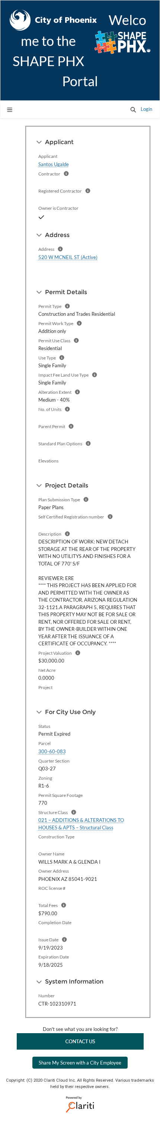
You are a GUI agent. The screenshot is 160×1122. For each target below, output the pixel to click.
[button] (133, 109)
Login (146, 109)
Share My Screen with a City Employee (80, 1063)
